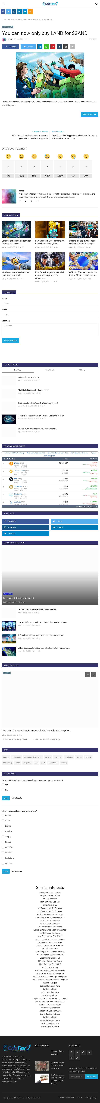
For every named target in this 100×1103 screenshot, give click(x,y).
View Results (17, 798)
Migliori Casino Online (50, 895)
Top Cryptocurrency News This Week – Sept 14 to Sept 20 (41, 416)
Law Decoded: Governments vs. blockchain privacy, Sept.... (49, 242)
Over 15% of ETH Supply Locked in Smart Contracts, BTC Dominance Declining (74, 137)
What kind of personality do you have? (33, 390)
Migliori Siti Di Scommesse (50, 1011)
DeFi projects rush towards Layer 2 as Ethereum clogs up (40, 635)
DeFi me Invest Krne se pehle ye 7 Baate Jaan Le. (37, 429)
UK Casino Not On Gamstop (50, 926)
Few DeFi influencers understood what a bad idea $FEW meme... (43, 622)
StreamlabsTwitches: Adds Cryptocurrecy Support (38, 403)
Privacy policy (91, 1097)
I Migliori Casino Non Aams (50, 961)
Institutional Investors (32, 757)
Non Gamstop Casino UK (50, 964)
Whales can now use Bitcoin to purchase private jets (16, 273)
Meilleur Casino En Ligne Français (50, 970)
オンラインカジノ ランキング (50, 936)
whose (79, 757)
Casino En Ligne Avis (50, 1023)
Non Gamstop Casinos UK (50, 933)
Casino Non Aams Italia (50, 986)
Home (4, 19)
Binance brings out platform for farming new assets (16, 242)
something (7, 763)
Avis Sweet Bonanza (50, 992)
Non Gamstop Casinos (50, 902)
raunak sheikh (22, 406)
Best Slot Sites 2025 (50, 948)
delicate (88, 757)
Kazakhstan (53, 763)
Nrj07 (19, 380)
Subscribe (91, 1076)
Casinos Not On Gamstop (50, 892)
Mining (64, 763)
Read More (88, 114)
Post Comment (10, 340)
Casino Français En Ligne (50, 1004)
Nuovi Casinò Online (50, 1026)
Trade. (17, 763)
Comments (9, 292)
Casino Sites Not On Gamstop (50, 914)
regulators (69, 757)
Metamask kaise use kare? (28, 377)
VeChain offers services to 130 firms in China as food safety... (83, 273)
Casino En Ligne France (50, 1007)
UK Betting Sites (50, 905)
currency (57, 757)
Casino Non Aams (50, 967)
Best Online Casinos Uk (50, 958)
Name (4, 298)
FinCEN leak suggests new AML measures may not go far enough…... (49, 275)
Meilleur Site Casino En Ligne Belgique (50, 976)
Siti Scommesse (50, 898)
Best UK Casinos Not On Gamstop (50, 939)
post (43, 763)
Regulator (27, 763)
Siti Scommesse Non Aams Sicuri (50, 1001)
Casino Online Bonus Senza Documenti (50, 998)
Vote (6, 798)
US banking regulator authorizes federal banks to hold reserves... (44, 648)
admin (9, 39)
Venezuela (17, 757)
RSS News (11, 19)
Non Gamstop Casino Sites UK (50, 945)
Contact (80, 1097)
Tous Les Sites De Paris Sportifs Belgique (50, 979)
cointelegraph (21, 19)
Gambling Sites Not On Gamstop (50, 917)
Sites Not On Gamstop (50, 920)
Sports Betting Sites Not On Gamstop (50, 930)
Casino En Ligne (50, 983)
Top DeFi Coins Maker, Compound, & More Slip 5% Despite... (36, 730)
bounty (6, 757)
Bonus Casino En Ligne (50, 1014)
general (48, 757)
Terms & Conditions (66, 1097)
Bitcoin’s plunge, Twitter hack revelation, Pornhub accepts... (82, 242)
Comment (6, 321)
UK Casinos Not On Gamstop (50, 908)
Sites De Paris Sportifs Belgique (50, 973)
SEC (36, 763)
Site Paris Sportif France (50, 1020)
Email (4, 309)
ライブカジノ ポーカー (50, 995)
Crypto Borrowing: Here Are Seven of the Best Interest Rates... (57, 1079)
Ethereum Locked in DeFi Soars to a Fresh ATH (57, 1065)
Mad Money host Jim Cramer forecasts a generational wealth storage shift (30, 137)
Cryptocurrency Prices (83, 506)
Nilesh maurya (22, 419)
